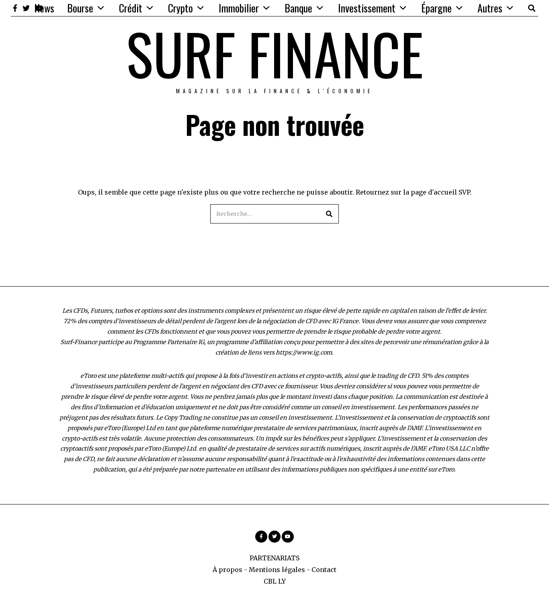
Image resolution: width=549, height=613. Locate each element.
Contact (323, 570)
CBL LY (275, 581)
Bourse (80, 8)
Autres (489, 8)
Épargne (436, 8)
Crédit (130, 8)
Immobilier (239, 8)
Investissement (366, 8)
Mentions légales (277, 570)
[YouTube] (288, 537)
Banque (298, 8)
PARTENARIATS (274, 558)
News (44, 8)
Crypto (180, 8)
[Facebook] (15, 8)
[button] (329, 213)
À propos (227, 570)
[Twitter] (26, 8)
